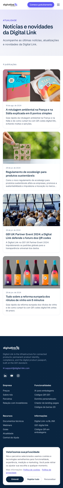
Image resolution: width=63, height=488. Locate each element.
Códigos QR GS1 (42, 394)
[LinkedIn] (5, 375)
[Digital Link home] (10, 5)
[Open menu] (58, 5)
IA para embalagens (44, 390)
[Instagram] (18, 375)
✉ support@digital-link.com (16, 368)
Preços (6, 390)
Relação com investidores (15, 403)
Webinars (7, 425)
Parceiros (7, 399)
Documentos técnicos (13, 421)
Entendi (14, 479)
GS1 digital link (41, 425)
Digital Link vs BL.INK (44, 421)
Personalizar (50, 479)
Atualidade (8, 433)
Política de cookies (31, 469)
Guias (5, 429)
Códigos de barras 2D (45, 407)
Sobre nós (8, 394)
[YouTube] (11, 375)
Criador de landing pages (46, 403)
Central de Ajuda (11, 437)
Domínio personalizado (45, 399)
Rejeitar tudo (33, 479)
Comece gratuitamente (41, 4)
